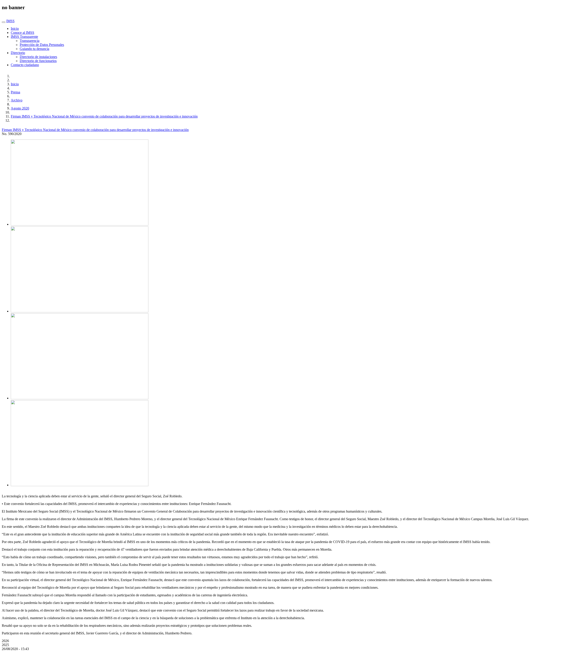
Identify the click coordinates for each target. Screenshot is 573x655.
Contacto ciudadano (25, 65)
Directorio (18, 53)
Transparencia (29, 41)
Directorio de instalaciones (38, 57)
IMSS (10, 21)
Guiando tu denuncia (34, 49)
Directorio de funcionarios (38, 61)
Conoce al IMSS (22, 32)
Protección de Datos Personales (42, 45)
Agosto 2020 (20, 108)
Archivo (16, 100)
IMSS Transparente (24, 37)
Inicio (15, 28)
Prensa (15, 92)
